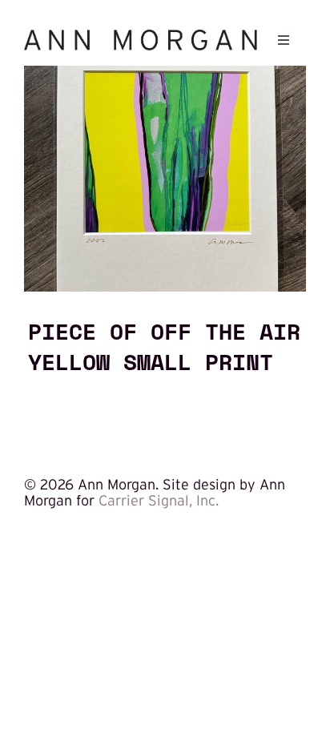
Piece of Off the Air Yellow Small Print (164, 346)
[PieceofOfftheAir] (165, 73)
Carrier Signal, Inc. (159, 501)
